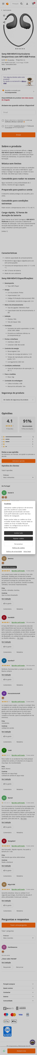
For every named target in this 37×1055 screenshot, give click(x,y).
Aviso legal (27, 551)
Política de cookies (18, 548)
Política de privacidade (14, 551)
